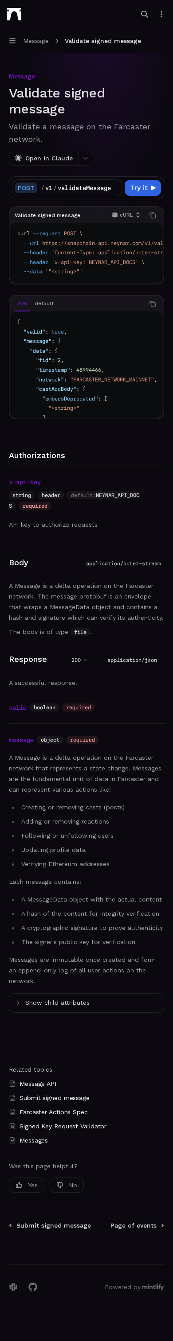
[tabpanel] (86, 364)
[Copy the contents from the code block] (152, 215)
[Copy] (113, 188)
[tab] (22, 303)
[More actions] (161, 14)
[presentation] (81, 187)
